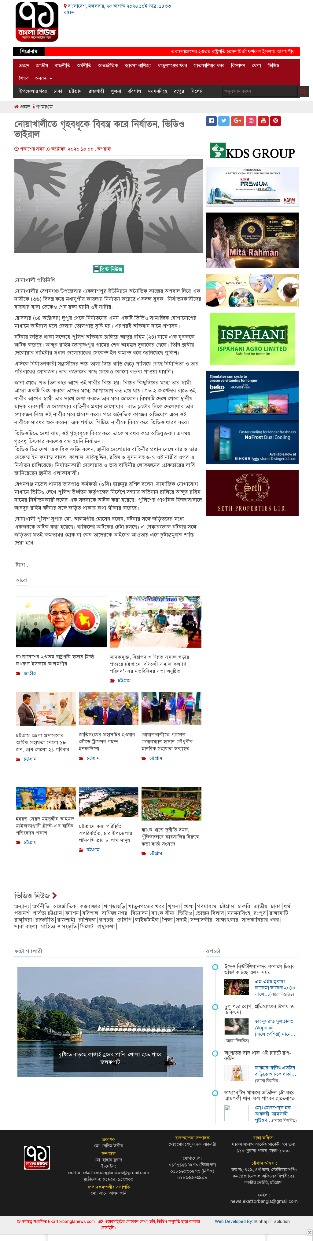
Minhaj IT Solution (272, 1221)
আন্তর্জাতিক (108, 66)
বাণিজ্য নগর (114, 913)
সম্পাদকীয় (201, 919)
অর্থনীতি (84, 66)
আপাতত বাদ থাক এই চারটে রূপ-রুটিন (257, 1056)
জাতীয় (42, 66)
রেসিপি (124, 919)
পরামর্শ (21, 913)
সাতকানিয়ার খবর (209, 66)
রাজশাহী (96, 91)
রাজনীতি (62, 66)
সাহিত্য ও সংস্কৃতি (59, 926)
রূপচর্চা (106, 919)
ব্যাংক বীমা (163, 913)
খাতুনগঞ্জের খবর (172, 66)
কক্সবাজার (90, 906)
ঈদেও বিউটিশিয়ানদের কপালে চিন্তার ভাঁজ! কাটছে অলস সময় (259, 969)
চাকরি (244, 906)
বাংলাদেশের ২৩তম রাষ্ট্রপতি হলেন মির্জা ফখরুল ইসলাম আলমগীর (220, 52)
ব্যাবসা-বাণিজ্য (138, 66)
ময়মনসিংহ (157, 91)
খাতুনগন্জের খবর (146, 906)
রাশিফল (87, 919)
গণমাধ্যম (44, 107)
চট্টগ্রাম (75, 91)
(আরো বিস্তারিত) (281, 994)
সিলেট (196, 91)
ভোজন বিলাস (209, 913)
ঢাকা (57, 91)
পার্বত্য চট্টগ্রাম (47, 913)
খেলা (256, 66)
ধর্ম (287, 906)
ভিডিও (273, 66)
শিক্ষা (23, 78)
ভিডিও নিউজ (33, 896)
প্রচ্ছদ (24, 66)
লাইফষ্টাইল (147, 919)
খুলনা (116, 91)
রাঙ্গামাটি (278, 913)
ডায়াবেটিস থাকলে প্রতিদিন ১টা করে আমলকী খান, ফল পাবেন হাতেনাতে (259, 1096)
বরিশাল (134, 91)
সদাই (181, 919)
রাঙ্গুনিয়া (23, 919)
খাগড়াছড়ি (114, 906)
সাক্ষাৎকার (227, 919)
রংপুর (179, 91)
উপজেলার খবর (33, 91)
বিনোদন (238, 66)
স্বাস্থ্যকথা (106, 926)
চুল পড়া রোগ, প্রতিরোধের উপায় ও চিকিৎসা (259, 1009)
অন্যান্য (42, 78)
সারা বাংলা (25, 926)
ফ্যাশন (72, 913)
